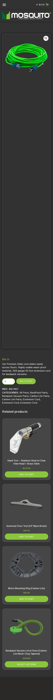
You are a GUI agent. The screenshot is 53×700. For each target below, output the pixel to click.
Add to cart (26, 381)
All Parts (24, 392)
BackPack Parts (38, 392)
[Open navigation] (4, 5)
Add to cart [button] (26, 474)
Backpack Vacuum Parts (15, 396)
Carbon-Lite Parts (39, 396)
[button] (45, 38)
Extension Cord (31, 399)
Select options (26, 664)
